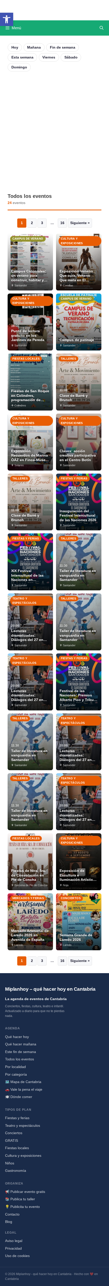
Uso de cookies (17, 1256)
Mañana (34, 47)
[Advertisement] (54, 132)
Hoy (14, 47)
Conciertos (13, 1133)
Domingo (19, 67)
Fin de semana (62, 47)
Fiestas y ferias (17, 1118)
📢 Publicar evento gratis (25, 1192)
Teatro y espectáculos (22, 1125)
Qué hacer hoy (17, 1037)
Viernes (48, 57)
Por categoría (16, 1074)
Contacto (12, 1214)
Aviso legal (13, 1241)
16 (62, 223)
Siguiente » (80, 223)
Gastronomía (15, 1170)
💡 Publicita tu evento (22, 1207)
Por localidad (15, 1067)
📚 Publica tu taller (20, 1199)
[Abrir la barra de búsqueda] (101, 28)
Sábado (71, 57)
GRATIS (11, 1140)
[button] (6, 19)
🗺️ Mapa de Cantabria (23, 1082)
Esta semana (22, 57)
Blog (8, 1222)
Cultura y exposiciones (23, 1155)
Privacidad (13, 1248)
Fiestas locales (17, 1148)
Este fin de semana (20, 1052)
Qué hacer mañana (20, 1044)
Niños (9, 1163)
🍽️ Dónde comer (18, 1097)
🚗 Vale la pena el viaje (23, 1089)
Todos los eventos (19, 1059)
